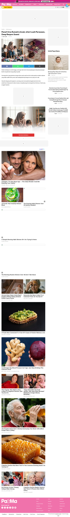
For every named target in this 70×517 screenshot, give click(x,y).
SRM (49, 75)
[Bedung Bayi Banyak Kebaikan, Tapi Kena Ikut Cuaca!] (58, 62)
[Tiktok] (60, 7)
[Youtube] (62, 7)
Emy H (56, 93)
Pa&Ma (3, 29)
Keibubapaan (9, 29)
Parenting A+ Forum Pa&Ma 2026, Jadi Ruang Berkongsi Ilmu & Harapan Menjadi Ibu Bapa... (58, 99)
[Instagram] (57, 7)
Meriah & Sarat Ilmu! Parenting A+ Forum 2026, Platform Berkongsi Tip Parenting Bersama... (58, 89)
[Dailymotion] (63, 7)
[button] (63, 4)
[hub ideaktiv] (67, 4)
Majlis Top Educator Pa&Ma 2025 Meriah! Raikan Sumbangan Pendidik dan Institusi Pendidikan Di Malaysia (58, 110)
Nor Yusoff (5, 36)
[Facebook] (56, 7)
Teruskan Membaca (23, 135)
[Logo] (6, 4)
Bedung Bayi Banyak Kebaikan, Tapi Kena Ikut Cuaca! (57, 72)
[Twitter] (59, 7)
